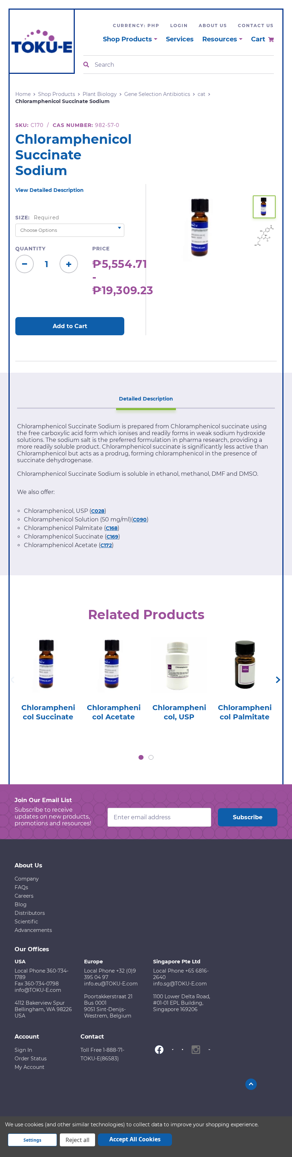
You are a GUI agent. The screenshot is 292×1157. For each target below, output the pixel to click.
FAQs (21, 887)
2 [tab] (150, 757)
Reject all (77, 1140)
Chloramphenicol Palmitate (245, 712)
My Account (30, 1067)
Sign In (23, 1050)
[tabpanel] (48, 677)
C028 (97, 511)
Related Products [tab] (146, 614)
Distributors (30, 913)
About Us (213, 25)
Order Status (31, 1058)
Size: (37, 217)
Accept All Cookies (135, 1139)
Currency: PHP (136, 25)
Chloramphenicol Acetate (114, 712)
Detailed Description (146, 399)
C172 (106, 545)
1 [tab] (141, 757)
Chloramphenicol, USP (179, 712)
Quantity (30, 248)
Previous (12, 680)
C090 (140, 519)
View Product (48, 657)
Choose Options (48, 677)
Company (27, 879)
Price (101, 248)
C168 (112, 528)
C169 (112, 537)
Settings (32, 1140)
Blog (21, 904)
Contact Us (256, 25)
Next (278, 680)
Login (179, 25)
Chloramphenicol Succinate (48, 712)
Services (180, 39)
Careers (24, 896)
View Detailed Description (49, 190)
